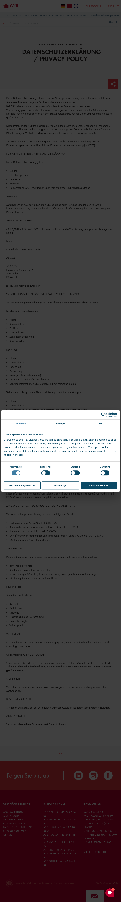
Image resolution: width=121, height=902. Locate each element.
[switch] (45, 472)
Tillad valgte (60, 485)
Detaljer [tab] (60, 423)
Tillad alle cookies (99, 485)
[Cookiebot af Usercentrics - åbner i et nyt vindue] (103, 414)
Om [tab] (100, 423)
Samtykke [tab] (21, 423)
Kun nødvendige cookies (22, 485)
